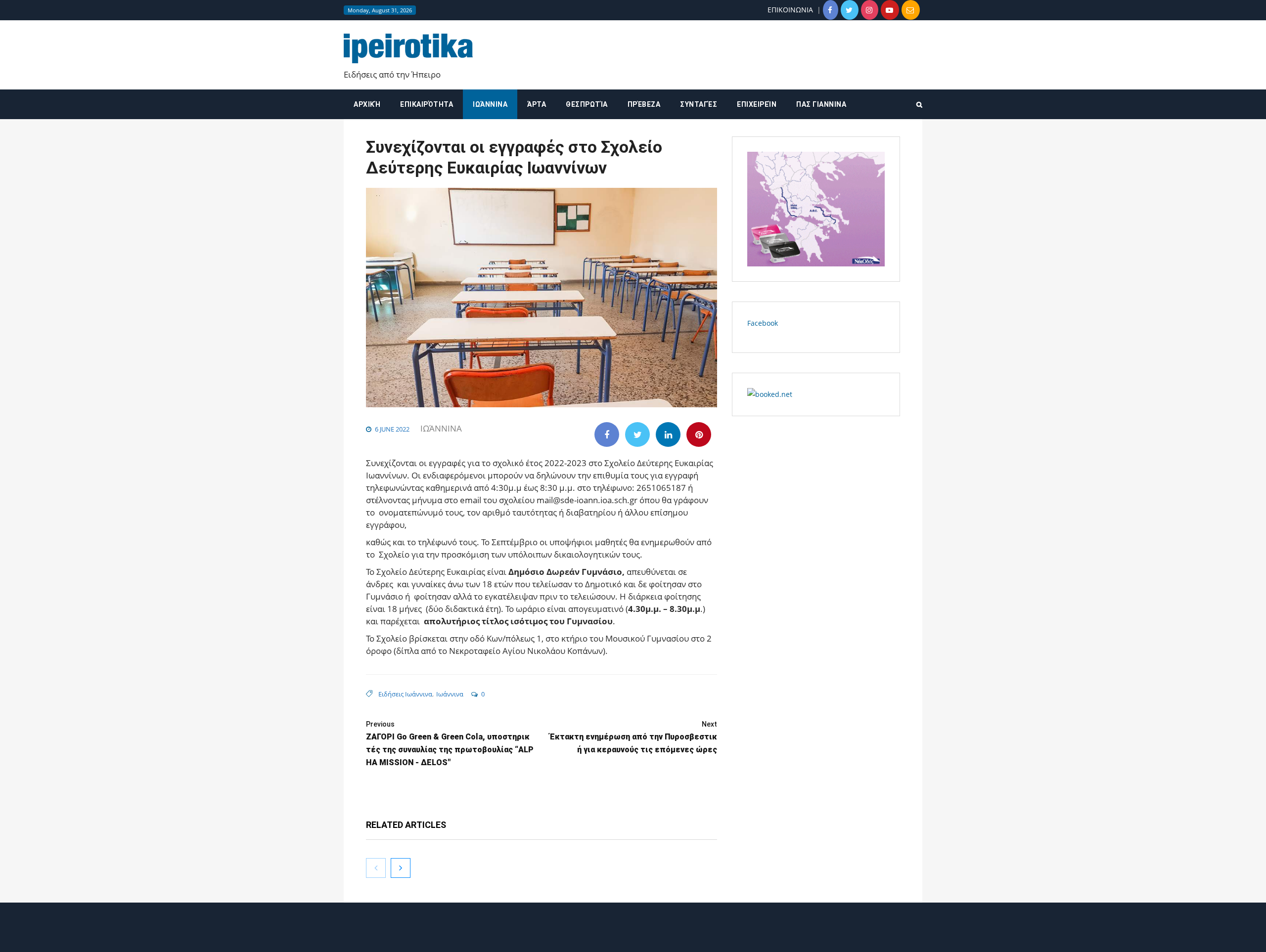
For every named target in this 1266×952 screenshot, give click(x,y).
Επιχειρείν (756, 104)
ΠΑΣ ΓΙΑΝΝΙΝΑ (821, 104)
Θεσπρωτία (587, 104)
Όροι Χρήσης (633, 936)
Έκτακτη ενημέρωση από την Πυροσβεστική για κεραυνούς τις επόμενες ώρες (633, 737)
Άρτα (536, 104)
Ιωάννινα (490, 104)
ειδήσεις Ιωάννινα (405, 694)
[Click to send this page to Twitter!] (637, 434)
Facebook (762, 323)
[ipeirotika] (408, 48)
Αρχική (367, 104)
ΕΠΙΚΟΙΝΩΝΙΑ (790, 9)
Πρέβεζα (644, 104)
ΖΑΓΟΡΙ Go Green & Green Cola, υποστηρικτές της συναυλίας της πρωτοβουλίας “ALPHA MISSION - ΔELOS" (450, 743)
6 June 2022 (392, 429)
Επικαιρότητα (426, 104)
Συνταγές (698, 104)
